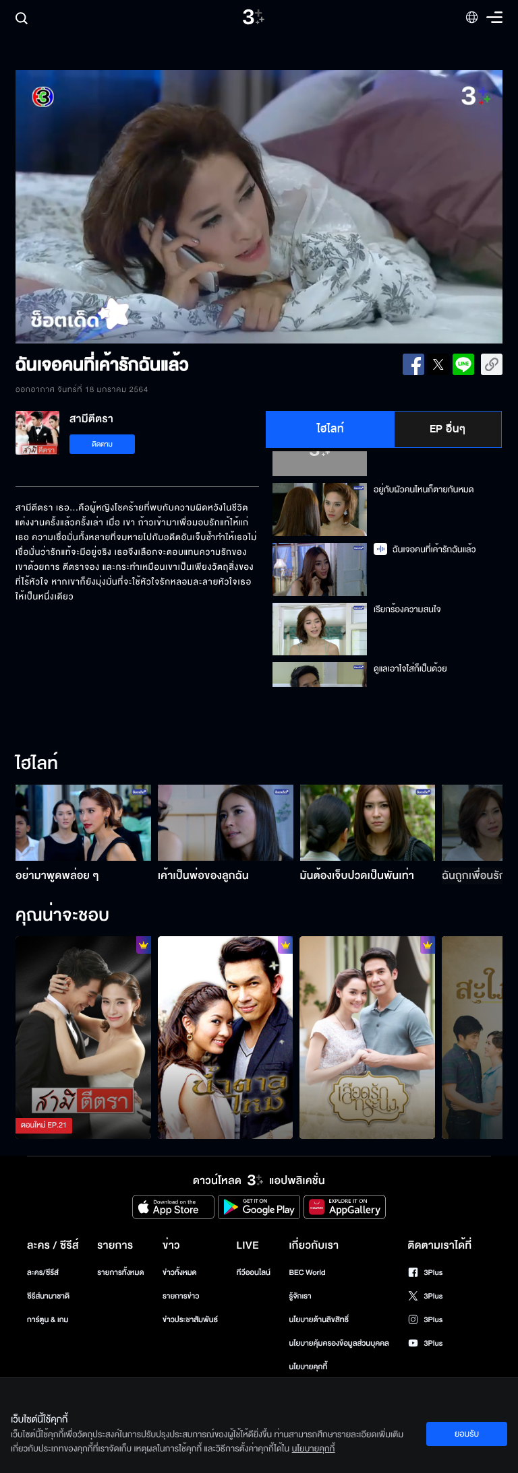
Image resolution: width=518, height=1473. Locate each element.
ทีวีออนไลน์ (253, 1272)
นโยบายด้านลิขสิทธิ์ (319, 1319)
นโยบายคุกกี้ (308, 1367)
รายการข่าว (181, 1296)
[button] (113, 206)
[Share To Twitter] (438, 364)
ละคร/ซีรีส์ (43, 1272)
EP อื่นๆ (448, 429)
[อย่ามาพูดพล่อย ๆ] (83, 823)
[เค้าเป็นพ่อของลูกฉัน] (225, 823)
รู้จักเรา (300, 1296)
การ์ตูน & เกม (48, 1319)
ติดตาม (102, 444)
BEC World (307, 1272)
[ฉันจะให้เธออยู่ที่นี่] (367, 1037)
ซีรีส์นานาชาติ (48, 1296)
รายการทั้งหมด (120, 1272)
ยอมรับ (467, 1434)
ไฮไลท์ (331, 429)
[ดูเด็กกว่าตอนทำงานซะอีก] (225, 1037)
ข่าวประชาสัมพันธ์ (190, 1319)
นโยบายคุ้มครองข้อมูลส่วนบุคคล (339, 1343)
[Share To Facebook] (413, 364)
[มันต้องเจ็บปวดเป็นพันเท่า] (368, 823)
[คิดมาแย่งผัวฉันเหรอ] (83, 1037)
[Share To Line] (463, 364)
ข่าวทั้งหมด (180, 1272)
